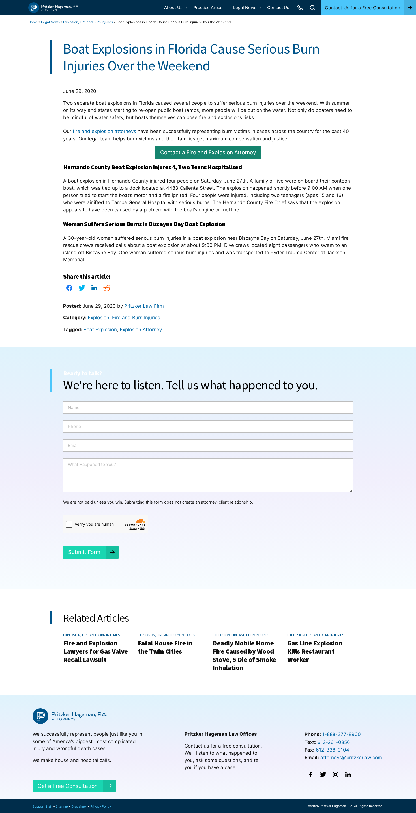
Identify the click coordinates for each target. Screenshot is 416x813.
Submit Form (84, 552)
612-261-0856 (334, 742)
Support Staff (42, 806)
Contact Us (278, 7)
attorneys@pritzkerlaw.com (351, 757)
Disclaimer (79, 806)
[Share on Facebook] (69, 289)
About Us (173, 7)
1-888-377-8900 (341, 734)
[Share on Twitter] (82, 289)
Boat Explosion (100, 329)
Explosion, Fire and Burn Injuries (88, 22)
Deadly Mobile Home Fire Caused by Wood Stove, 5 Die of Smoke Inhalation (244, 655)
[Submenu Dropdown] (186, 7)
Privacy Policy (100, 806)
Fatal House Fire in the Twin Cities (165, 647)
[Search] (312, 7)
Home (33, 22)
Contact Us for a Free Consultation (362, 7)
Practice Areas (207, 7)
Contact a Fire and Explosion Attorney (208, 152)
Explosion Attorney (141, 329)
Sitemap (62, 806)
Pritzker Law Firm (144, 306)
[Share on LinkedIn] (94, 289)
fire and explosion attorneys (104, 131)
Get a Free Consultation (68, 786)
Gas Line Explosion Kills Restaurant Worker (314, 651)
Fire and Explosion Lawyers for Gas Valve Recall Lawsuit (95, 651)
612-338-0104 (332, 750)
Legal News (244, 7)
